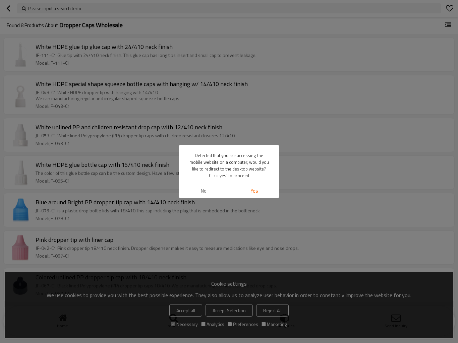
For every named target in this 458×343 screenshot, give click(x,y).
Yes (254, 191)
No (204, 191)
